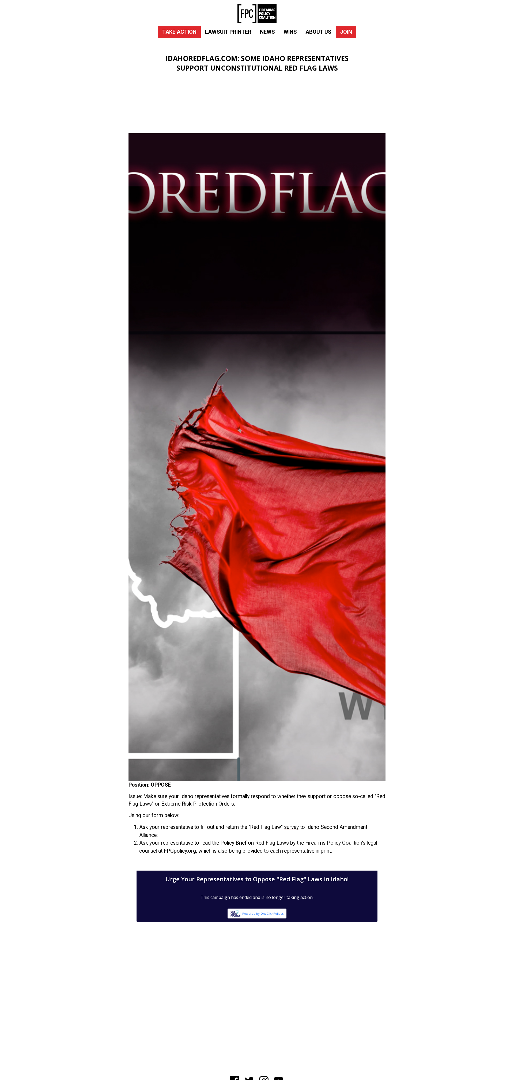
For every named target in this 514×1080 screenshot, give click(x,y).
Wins (290, 32)
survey (291, 827)
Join (346, 32)
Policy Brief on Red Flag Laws (254, 843)
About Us (318, 32)
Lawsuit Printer (228, 32)
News (267, 32)
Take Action (179, 32)
